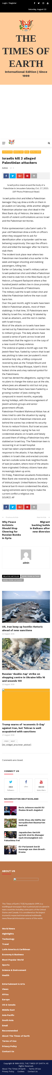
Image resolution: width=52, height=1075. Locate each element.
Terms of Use (9, 1041)
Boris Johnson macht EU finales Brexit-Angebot (31, 809)
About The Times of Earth (16, 1036)
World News (35, 152)
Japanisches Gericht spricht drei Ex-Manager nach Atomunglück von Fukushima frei (24, 836)
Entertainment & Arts (13, 984)
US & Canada (8, 1005)
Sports (6, 965)
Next (13, 741)
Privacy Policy (9, 1046)
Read (27, 152)
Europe (6, 999)
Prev (6, 741)
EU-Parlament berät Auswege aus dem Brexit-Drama (32, 849)
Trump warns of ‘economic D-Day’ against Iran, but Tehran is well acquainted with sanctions (23, 728)
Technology (8, 939)
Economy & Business (13, 954)
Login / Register (9, 3)
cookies (20, 1071)
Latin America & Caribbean (16, 949)
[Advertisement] (26, 112)
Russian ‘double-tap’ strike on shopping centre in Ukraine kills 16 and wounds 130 (23, 677)
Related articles (11, 576)
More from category (13, 580)
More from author (31, 576)
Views (5, 989)
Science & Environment (14, 970)
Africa (5, 994)
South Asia (7, 1020)
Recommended (10, 1030)
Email (5, 1025)
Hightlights (7, 152)
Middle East (18, 152)
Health (5, 975)
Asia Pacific (8, 1015)
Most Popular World (13, 960)
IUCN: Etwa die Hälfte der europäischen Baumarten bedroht (32, 823)
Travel (5, 944)
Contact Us (8, 1051)
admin (5, 168)
